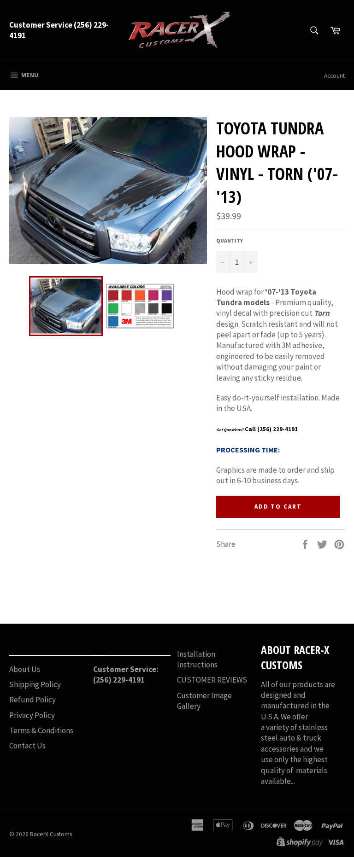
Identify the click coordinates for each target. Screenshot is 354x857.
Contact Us (27, 746)
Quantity (229, 240)
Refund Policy (32, 700)
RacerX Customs (51, 834)
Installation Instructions (197, 659)
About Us (24, 669)
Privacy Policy (32, 715)
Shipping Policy (35, 684)
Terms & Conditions (41, 730)
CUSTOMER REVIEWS (212, 680)
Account (334, 76)
